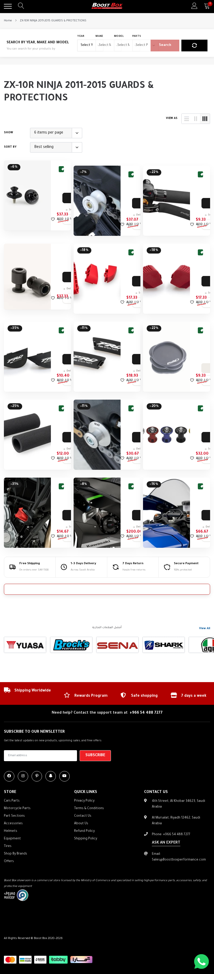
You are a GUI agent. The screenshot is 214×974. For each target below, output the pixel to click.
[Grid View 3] (205, 119)
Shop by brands (15, 854)
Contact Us (82, 816)
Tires (7, 846)
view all (204, 628)
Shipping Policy (85, 839)
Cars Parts (12, 801)
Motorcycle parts (17, 808)
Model (119, 36)
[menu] (8, 6)
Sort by (10, 147)
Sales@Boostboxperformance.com (179, 860)
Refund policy (84, 831)
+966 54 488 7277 (146, 713)
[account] (194, 6)
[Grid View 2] (196, 119)
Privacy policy (84, 801)
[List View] (187, 119)
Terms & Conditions (89, 808)
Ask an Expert (166, 843)
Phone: (171, 835)
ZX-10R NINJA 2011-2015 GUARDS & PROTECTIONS (53, 20)
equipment (12, 839)
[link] (27, 195)
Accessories (13, 824)
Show (8, 132)
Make (99, 36)
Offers (9, 861)
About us (81, 824)
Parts (136, 36)
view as (171, 118)
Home (8, 20)
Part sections (14, 816)
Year (81, 36)
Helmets (10, 831)
